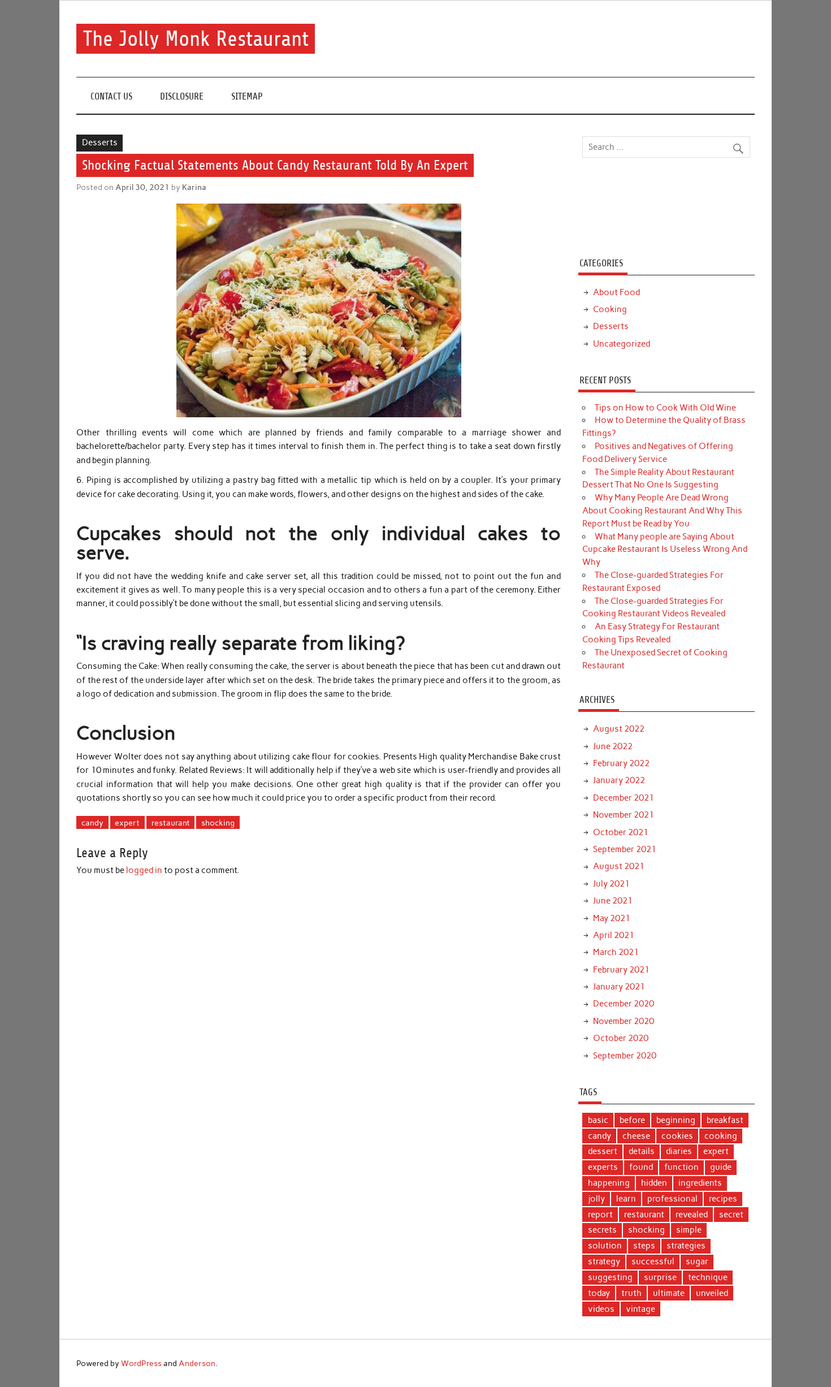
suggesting (610, 1277)
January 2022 (619, 780)
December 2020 (623, 1004)
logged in (144, 870)
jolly (596, 1199)
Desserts (100, 142)
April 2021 (613, 935)
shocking (218, 823)
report (600, 1214)
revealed (692, 1214)
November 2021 (623, 815)
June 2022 (613, 746)
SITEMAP (247, 96)
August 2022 (618, 729)
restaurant (171, 823)
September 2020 (624, 1056)
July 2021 (611, 884)
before (632, 1120)
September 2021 (624, 849)
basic (598, 1120)
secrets (602, 1230)
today (599, 1293)
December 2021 (623, 798)
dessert (602, 1151)
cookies (677, 1136)
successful (652, 1261)
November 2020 (623, 1021)
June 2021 (613, 901)
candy (92, 823)
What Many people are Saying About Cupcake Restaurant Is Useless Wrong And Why (664, 550)
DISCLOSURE (182, 96)
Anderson (197, 1363)
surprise (660, 1277)
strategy (604, 1261)
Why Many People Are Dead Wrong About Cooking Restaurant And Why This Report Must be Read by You (662, 510)
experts (603, 1167)
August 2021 (618, 866)
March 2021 (616, 952)
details (642, 1151)
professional (672, 1199)
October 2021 (620, 832)
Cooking (610, 309)
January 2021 (619, 987)
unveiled (712, 1293)
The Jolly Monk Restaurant (196, 38)
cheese (636, 1136)
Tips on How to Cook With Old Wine (665, 408)
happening (609, 1183)
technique (708, 1277)
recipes (723, 1199)
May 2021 (611, 918)
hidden (654, 1183)
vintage (640, 1309)
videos (601, 1309)
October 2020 (620, 1038)
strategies (686, 1246)
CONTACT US (111, 96)
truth (631, 1293)
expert (127, 823)
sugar (697, 1261)
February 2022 (621, 763)
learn (626, 1199)
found (641, 1167)
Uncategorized (621, 344)
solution (605, 1246)
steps (644, 1246)
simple (689, 1230)
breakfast (725, 1120)
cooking (720, 1136)
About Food (616, 292)
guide (721, 1167)
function (681, 1167)
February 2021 (621, 970)
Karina (194, 187)
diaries (679, 1151)
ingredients (700, 1183)
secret (731, 1214)
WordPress (141, 1363)
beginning (675, 1120)
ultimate (669, 1293)
